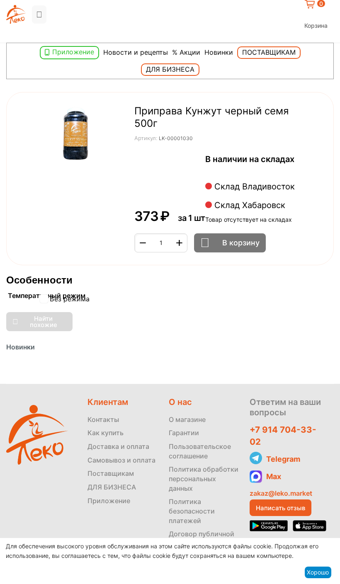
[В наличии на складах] (207, 169)
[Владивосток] (8, 36)
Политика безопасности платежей (192, 510)
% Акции (186, 52)
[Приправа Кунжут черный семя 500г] (77, 135)
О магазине (187, 419)
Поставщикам (269, 52)
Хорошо (318, 572)
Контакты (103, 419)
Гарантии (184, 433)
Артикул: (146, 138)
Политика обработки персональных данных (203, 478)
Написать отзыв (280, 508)
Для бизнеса (170, 69)
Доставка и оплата (118, 446)
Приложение (73, 52)
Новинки (218, 52)
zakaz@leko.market (281, 493)
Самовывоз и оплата (121, 460)
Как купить (105, 433)
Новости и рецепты (135, 52)
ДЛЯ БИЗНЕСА (111, 487)
